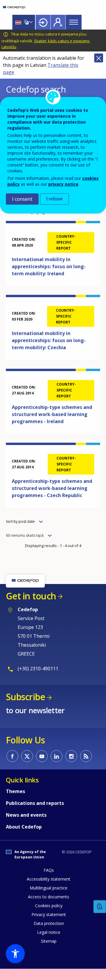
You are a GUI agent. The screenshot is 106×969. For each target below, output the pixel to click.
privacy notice (63, 184)
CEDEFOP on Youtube (42, 756)
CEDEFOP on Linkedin (56, 756)
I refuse (54, 198)
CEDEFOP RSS (86, 756)
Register (58, 22)
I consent (22, 199)
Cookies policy (48, 905)
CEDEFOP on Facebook (12, 756)
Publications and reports (35, 803)
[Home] (14, 7)
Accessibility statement (48, 879)
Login (43, 22)
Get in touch (31, 596)
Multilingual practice (48, 888)
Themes (15, 791)
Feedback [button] (100, 906)
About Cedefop (24, 827)
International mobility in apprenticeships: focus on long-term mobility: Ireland (49, 266)
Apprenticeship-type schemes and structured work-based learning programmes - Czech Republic (52, 488)
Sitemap (49, 941)
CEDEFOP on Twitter (27, 756)
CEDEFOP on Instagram (71, 756)
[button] (15, 953)
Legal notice (48, 932)
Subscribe (25, 697)
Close (98, 58)
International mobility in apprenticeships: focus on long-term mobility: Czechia (49, 340)
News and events (26, 815)
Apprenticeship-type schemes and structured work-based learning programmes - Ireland (52, 414)
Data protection (49, 923)
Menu (73, 22)
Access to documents (48, 897)
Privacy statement (49, 914)
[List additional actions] (30, 22)
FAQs (49, 870)
